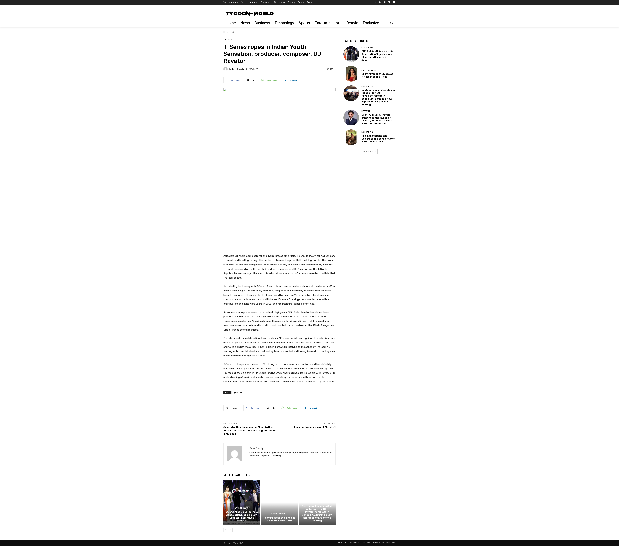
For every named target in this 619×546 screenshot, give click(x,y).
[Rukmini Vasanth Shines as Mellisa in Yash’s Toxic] (279, 502)
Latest (234, 32)
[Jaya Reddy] (226, 69)
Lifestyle (365, 111)
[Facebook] (376, 2)
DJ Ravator (237, 392)
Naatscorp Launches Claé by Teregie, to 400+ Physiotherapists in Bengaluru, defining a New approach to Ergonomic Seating (317, 513)
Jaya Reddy (237, 69)
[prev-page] (225, 530)
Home (226, 32)
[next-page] (231, 530)
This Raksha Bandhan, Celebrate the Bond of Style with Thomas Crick (378, 138)
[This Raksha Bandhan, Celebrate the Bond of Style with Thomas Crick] (351, 137)
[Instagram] (380, 2)
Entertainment (279, 514)
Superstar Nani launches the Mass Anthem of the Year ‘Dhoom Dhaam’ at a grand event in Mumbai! (249, 430)
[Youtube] (394, 2)
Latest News (241, 508)
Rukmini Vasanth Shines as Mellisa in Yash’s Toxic (279, 519)
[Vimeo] (389, 2)
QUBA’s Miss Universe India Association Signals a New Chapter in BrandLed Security (242, 516)
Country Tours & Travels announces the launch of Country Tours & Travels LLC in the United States (378, 119)
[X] (385, 2)
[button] (392, 23)
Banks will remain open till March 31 (315, 427)
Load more (368, 151)
